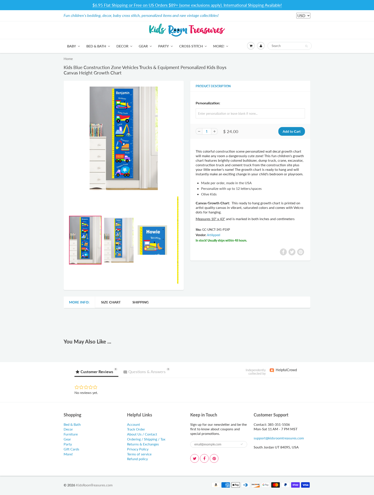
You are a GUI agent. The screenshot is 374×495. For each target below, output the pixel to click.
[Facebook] (204, 458)
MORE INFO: (79, 302)
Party (163, 46)
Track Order (136, 429)
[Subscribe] (241, 444)
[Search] (306, 46)
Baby (71, 46)
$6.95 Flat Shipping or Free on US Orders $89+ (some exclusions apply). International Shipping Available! (187, 5)
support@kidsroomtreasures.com (279, 438)
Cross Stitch (191, 46)
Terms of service (139, 454)
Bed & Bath (96, 46)
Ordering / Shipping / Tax (146, 439)
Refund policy (137, 459)
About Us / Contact (142, 434)
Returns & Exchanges (143, 444)
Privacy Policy (137, 449)
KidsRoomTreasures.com (94, 485)
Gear (143, 46)
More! (218, 46)
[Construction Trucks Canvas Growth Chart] (123, 138)
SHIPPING (140, 302)
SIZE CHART (111, 302)
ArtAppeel (213, 235)
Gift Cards (71, 449)
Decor (122, 46)
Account (133, 424)
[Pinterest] (214, 458)
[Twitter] (194, 458)
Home (68, 58)
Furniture (71, 434)
